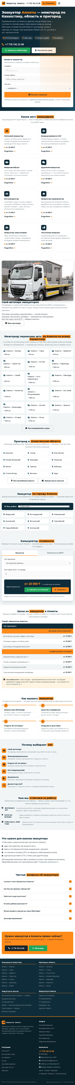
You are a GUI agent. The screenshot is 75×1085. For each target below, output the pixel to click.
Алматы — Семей (11, 378)
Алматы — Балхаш (12, 352)
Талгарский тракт (8, 1002)
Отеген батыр (11, 473)
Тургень (33, 466)
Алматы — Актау (36, 419)
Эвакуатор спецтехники (15, 233)
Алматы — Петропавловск (34, 395)
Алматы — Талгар (45, 970)
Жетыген (33, 473)
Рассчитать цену (44, 50)
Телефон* (7, 66)
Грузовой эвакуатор (50, 167)
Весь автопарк (14, 323)
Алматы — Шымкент (61, 352)
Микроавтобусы (11, 167)
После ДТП (5, 1051)
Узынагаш (58, 460)
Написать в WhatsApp (17, 50)
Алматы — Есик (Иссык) (47, 973)
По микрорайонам (45, 999)
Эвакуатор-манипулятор (52, 199)
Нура (56, 473)
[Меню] (59, 3)
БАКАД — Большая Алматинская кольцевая (16, 1005)
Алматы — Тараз (36, 352)
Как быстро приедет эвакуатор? (17, 889)
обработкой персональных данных (42, 100)
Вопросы (51, 1074)
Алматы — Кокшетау (13, 393)
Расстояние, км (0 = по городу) (14, 570)
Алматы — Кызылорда (12, 409)
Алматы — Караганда (60, 365)
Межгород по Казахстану (12, 962)
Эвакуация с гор (44, 1005)
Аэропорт (5, 1070)
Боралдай (34, 460)
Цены (41, 1070)
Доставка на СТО (8, 1067)
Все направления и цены (39, 428)
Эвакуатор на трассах (54, 481)
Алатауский (34, 528)
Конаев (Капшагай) (13, 460)
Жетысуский (35, 521)
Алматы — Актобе (36, 407)
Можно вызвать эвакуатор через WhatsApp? (22, 911)
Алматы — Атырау (12, 419)
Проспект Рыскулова (9, 1011)
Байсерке (58, 466)
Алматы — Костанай (61, 393)
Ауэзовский (10, 521)
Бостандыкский (36, 514)
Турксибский (59, 521)
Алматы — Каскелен (45, 967)
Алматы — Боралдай (46, 979)
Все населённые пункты (23, 481)
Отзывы (47, 1070)
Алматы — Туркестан (12, 365)
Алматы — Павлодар (61, 378)
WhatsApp (39, 948)
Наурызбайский (12, 528)
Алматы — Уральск (61, 407)
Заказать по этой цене (38, 590)
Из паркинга (6, 1057)
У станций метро (44, 1002)
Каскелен (9, 453)
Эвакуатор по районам (46, 995)
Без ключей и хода (8, 1054)
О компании (43, 1074)
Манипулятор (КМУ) (55, 553)
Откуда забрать (9, 75)
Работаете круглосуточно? (15, 896)
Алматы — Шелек (45, 986)
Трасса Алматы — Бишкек (11, 1008)
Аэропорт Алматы (45, 1008)
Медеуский (10, 514)
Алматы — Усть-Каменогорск (34, 379)
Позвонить (61, 590)
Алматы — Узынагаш (46, 982)
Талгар (32, 453)
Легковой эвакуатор (13, 136)
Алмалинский (59, 514)
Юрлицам (54, 1070)
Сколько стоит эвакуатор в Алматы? (19, 881)
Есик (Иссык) (59, 453)
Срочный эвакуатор (8, 1064)
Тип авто (7, 84)
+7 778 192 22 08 (14, 44)
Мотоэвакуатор (11, 199)
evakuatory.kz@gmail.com (49, 1060)
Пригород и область (47, 962)
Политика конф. (60, 1074)
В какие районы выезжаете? (15, 904)
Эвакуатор (15, 3)
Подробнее (8, 151)
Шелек (8, 466)
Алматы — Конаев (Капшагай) (49, 976)
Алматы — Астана (36, 364)
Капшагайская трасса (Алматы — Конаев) (16, 995)
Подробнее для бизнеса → (49, 862)
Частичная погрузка (50, 233)
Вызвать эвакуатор (39, 95)
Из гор (4, 1061)
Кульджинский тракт (9, 999)
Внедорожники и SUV (51, 136)
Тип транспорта (9, 559)
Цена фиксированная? (13, 918)
